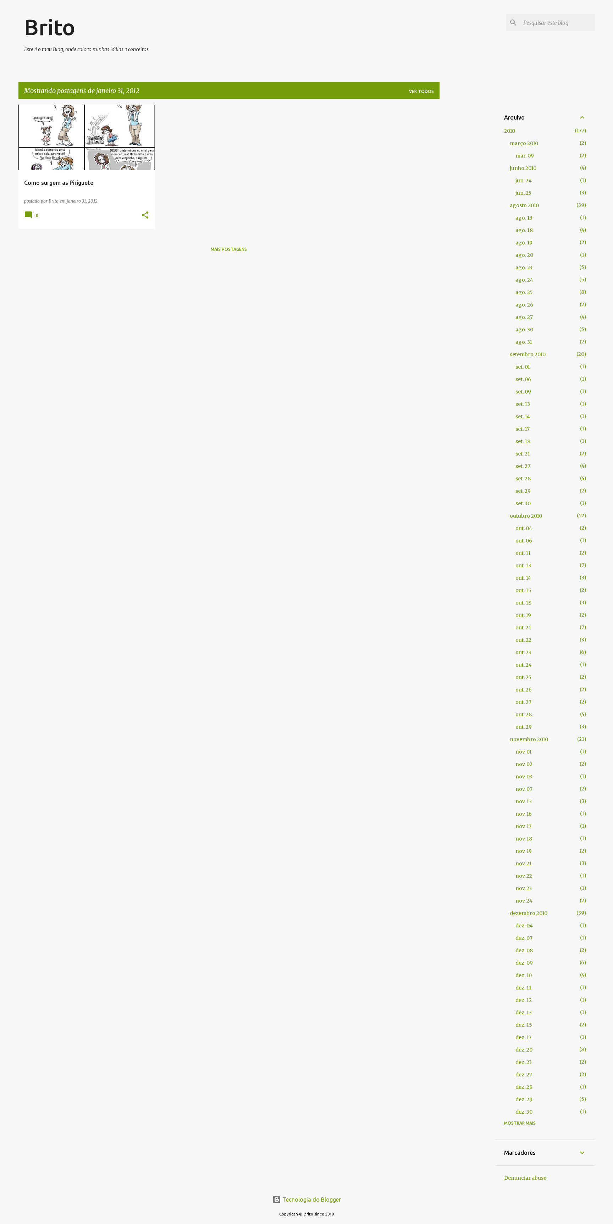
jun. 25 (523, 193)
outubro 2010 (526, 516)
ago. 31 (523, 342)
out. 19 (523, 615)
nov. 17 (523, 826)
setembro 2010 (528, 354)
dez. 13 (523, 1012)
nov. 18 (523, 839)
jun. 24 (523, 180)
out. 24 (523, 665)
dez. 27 (523, 1074)
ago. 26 (524, 305)
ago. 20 (524, 255)
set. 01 (522, 367)
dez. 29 (523, 1099)
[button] (145, 215)
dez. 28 (523, 1087)
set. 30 (523, 503)
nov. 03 (523, 776)
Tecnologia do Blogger (311, 1199)
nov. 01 (523, 752)
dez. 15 (523, 1025)
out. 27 (523, 702)
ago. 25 (524, 292)
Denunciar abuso (525, 1178)
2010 (509, 131)
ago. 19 (523, 242)
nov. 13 (523, 801)
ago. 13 (523, 218)
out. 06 (523, 540)
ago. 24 (524, 280)
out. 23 (523, 652)
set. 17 (522, 429)
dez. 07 (523, 938)
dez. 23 (523, 1062)
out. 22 (523, 640)
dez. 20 (523, 1050)
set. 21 (522, 454)
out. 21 (523, 627)
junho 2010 (523, 168)
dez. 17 (523, 1037)
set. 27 (522, 466)
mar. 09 (524, 156)
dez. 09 (524, 963)
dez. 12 (523, 1000)
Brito (49, 27)
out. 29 (523, 727)
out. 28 (523, 714)
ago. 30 (524, 329)
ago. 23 (523, 267)
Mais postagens (229, 249)
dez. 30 (523, 1112)
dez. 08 (524, 950)
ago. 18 (524, 230)
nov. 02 (523, 764)
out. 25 (523, 677)
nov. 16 (523, 814)
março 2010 (524, 143)
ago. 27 (524, 317)
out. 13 (523, 565)
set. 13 (522, 404)
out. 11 (523, 553)
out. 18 (523, 603)
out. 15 (523, 590)
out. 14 (523, 578)
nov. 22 (523, 876)
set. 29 (523, 491)
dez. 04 (524, 925)
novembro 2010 (529, 739)
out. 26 (523, 690)
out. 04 (523, 528)
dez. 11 (523, 988)
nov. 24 (523, 901)
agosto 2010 (524, 205)
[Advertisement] (467, 211)
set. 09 (523, 391)
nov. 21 (523, 863)
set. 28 (523, 478)
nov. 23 (523, 888)
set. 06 (523, 379)
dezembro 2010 (528, 913)
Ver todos (421, 91)
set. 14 (522, 416)
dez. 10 (523, 975)
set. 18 (522, 441)
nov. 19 (523, 851)
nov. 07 (523, 789)
